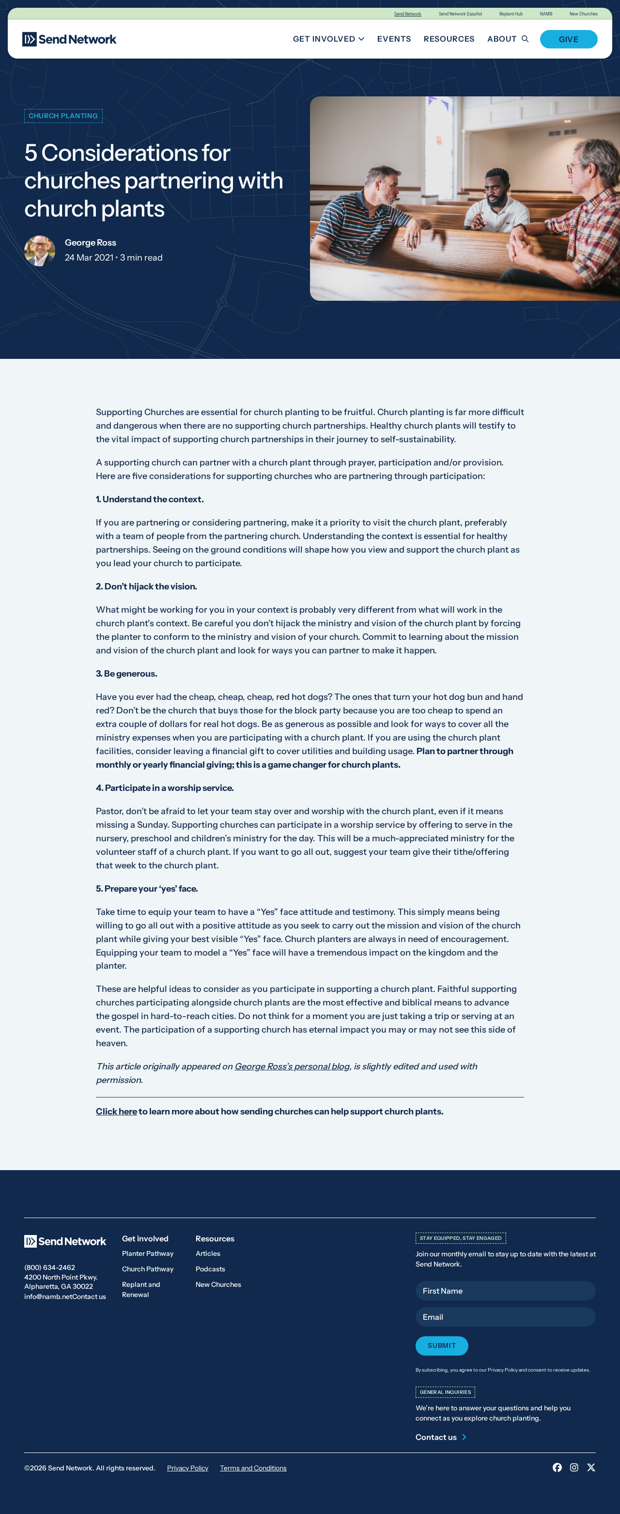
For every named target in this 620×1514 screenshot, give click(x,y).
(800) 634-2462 (49, 1267)
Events (394, 39)
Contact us (89, 1296)
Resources (449, 39)
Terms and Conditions (253, 1468)
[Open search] (530, 39)
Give (569, 39)
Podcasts (210, 1269)
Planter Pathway (147, 1253)
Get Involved (331, 40)
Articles (208, 1253)
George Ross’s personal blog (291, 1067)
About (502, 39)
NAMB (546, 14)
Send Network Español (460, 14)
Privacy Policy (187, 1468)
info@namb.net (48, 1296)
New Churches (584, 14)
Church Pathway (147, 1269)
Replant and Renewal (141, 1289)
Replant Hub (511, 14)
